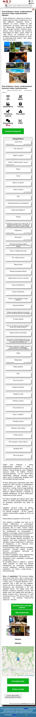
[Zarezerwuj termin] (33, 9)
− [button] (5, 652)
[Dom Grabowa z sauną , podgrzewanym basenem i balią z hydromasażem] (7, 47)
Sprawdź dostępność (13, 131)
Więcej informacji (22, 612)
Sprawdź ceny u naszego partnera (22, 606)
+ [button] (5, 649)
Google (26, 708)
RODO (14, 715)
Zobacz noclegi (18, 689)
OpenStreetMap (29, 675)
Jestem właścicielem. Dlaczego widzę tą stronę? (13, 696)
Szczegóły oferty (18, 681)
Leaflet (22, 675)
